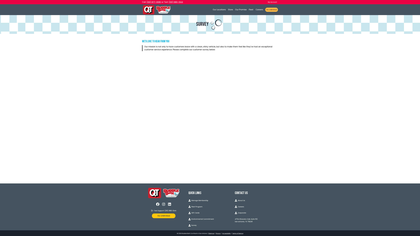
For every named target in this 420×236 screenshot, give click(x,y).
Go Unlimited (271, 10)
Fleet (251, 9)
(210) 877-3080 (154, 2)
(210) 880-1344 (176, 2)
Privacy (218, 233)
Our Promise (241, 9)
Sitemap (211, 233)
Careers (259, 9)
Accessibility (226, 233)
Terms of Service (237, 233)
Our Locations (219, 9)
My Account (272, 2)
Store (230, 9)
